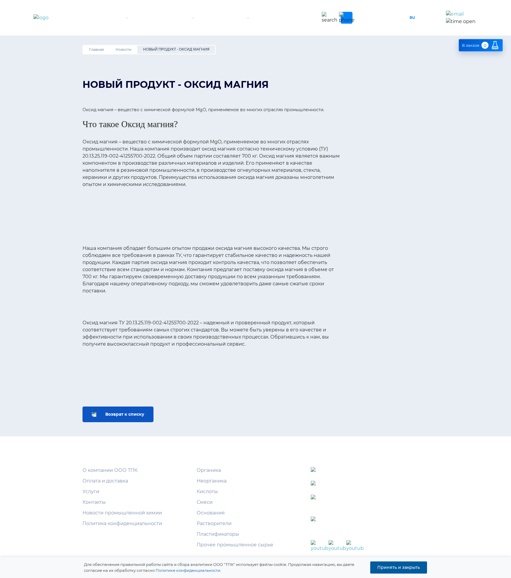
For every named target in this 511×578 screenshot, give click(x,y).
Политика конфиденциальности (122, 523)
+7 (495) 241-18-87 (374, 17)
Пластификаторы (218, 534)
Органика (209, 470)
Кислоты (207, 491)
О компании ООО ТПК (110, 470)
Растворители (214, 523)
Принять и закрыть (398, 567)
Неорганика (212, 481)
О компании (107, 17)
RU (412, 17)
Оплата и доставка (105, 481)
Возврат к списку (124, 414)
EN (424, 17)
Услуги (234, 17)
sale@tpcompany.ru (481, 14)
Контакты (293, 17)
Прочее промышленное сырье (235, 545)
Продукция (174, 17)
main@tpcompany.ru (371, 498)
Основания (211, 513)
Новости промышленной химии (122, 513)
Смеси (205, 502)
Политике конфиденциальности (188, 570)
